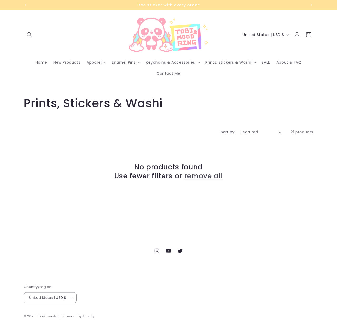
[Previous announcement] (25, 5)
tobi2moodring (50, 316)
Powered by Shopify (79, 316)
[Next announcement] (311, 5)
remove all (203, 175)
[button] (29, 35)
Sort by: (228, 132)
